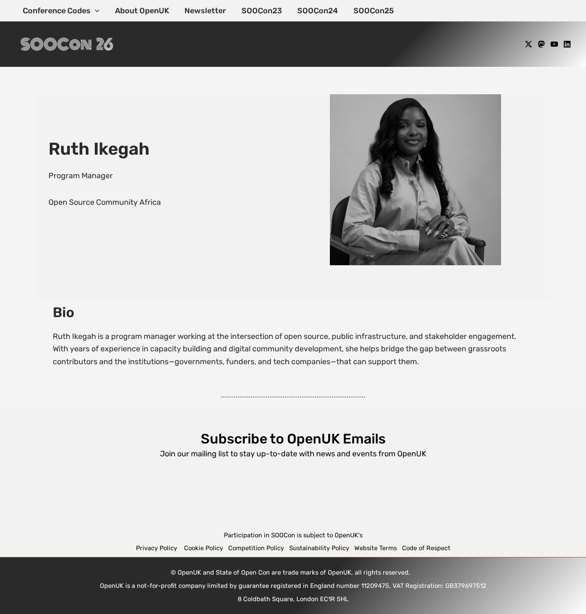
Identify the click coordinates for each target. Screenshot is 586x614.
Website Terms (375, 548)
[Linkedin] (567, 44)
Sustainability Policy (319, 548)
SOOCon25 (373, 10)
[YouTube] (554, 44)
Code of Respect (426, 548)
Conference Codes (57, 10)
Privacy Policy (157, 548)
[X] (528, 44)
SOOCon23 (262, 10)
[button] (95, 10)
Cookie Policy (203, 548)
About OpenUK (142, 10)
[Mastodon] (541, 44)
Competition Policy (258, 548)
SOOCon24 (317, 10)
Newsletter (205, 10)
